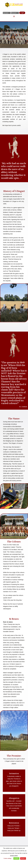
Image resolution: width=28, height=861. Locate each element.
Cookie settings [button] (7, 858)
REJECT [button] (23, 858)
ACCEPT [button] (16, 858)
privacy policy (14, 855)
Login (22, 13)
